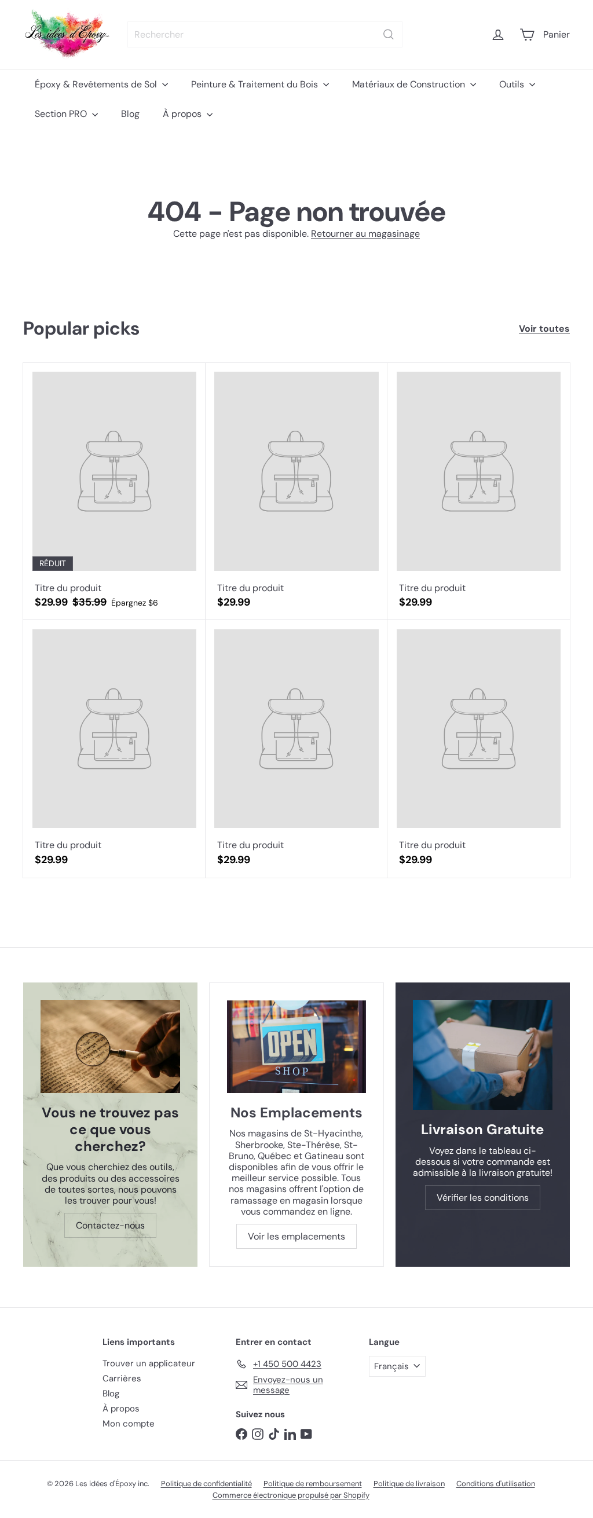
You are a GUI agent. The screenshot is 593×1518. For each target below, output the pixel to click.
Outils (512, 84)
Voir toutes (544, 328)
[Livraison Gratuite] (482, 1055)
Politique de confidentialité (206, 1483)
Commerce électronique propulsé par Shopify (291, 1495)
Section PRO (62, 114)
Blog (130, 114)
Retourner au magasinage (365, 234)
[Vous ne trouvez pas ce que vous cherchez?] (110, 1046)
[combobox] (264, 34)
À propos (183, 114)
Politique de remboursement (312, 1483)
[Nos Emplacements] (296, 1046)
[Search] (388, 34)
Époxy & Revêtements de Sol (97, 84)
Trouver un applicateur (149, 1363)
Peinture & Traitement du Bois (255, 84)
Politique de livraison (409, 1483)
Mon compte (129, 1423)
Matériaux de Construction (409, 84)
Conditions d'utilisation (495, 1483)
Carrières (122, 1378)
